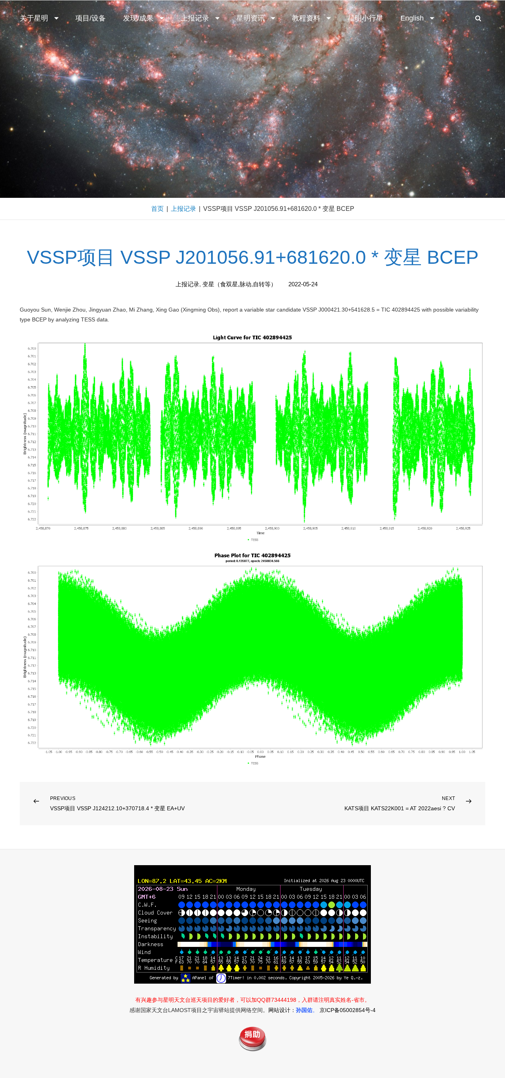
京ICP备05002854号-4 (348, 1010)
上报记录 (195, 18)
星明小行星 (365, 18)
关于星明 (34, 18)
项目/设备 (90, 18)
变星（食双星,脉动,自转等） (239, 284)
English (412, 18)
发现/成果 (138, 18)
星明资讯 (250, 18)
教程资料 (306, 18)
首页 (157, 208)
